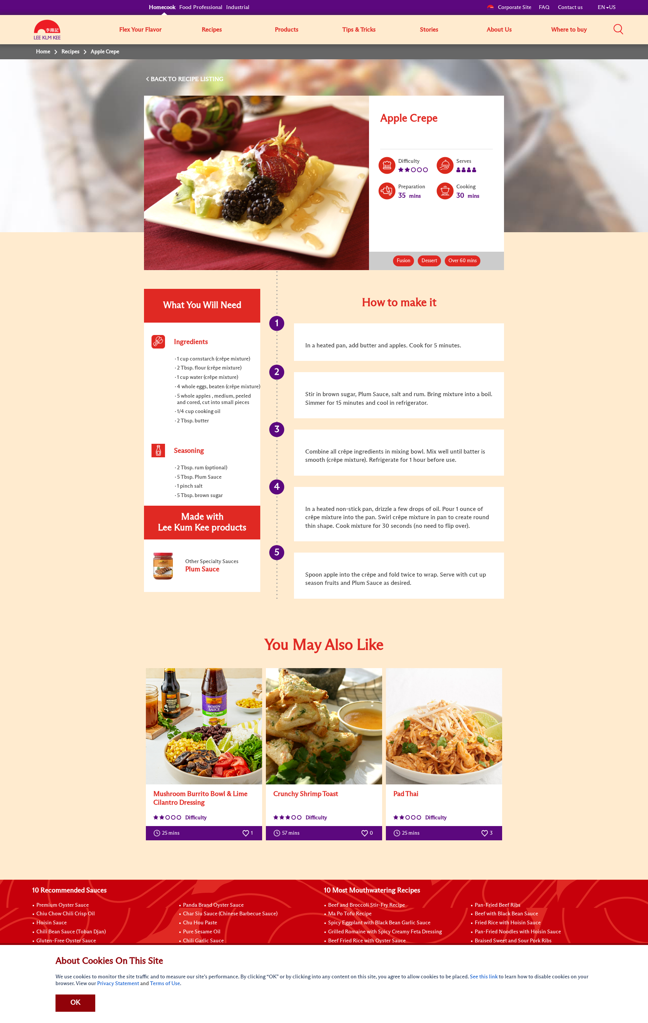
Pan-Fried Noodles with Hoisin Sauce (518, 931)
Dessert (429, 260)
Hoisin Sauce (51, 922)
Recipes (212, 30)
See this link (484, 976)
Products (286, 30)
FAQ (544, 7)
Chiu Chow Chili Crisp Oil (65, 913)
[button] (618, 29)
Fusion (403, 260)
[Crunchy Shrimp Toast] (324, 726)
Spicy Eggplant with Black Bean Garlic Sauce (379, 922)
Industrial (237, 7)
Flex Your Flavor (140, 30)
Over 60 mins (462, 260)
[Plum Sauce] (201, 578)
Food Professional (200, 7)
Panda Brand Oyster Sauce (213, 905)
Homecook (162, 7)
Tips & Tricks (359, 30)
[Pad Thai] (444, 726)
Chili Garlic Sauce (203, 940)
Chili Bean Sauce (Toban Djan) (71, 931)
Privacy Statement (118, 983)
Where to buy (569, 30)
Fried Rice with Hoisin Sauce (508, 922)
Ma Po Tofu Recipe (350, 913)
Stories (429, 30)
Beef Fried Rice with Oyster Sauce (367, 940)
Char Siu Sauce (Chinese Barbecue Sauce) (230, 913)
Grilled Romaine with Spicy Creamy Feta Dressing (385, 931)
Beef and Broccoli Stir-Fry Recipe (366, 905)
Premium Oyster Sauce (62, 905)
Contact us (570, 7)
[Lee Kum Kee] (47, 33)
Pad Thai (405, 794)
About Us (499, 30)
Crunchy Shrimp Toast (305, 794)
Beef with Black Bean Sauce (506, 913)
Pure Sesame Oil (201, 931)
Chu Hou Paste (200, 922)
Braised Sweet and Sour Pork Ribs (513, 940)
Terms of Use (165, 983)
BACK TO (164, 79)
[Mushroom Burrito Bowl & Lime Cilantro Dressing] (204, 726)
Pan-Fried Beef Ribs (497, 905)
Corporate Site (514, 7)
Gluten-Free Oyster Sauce (66, 940)
